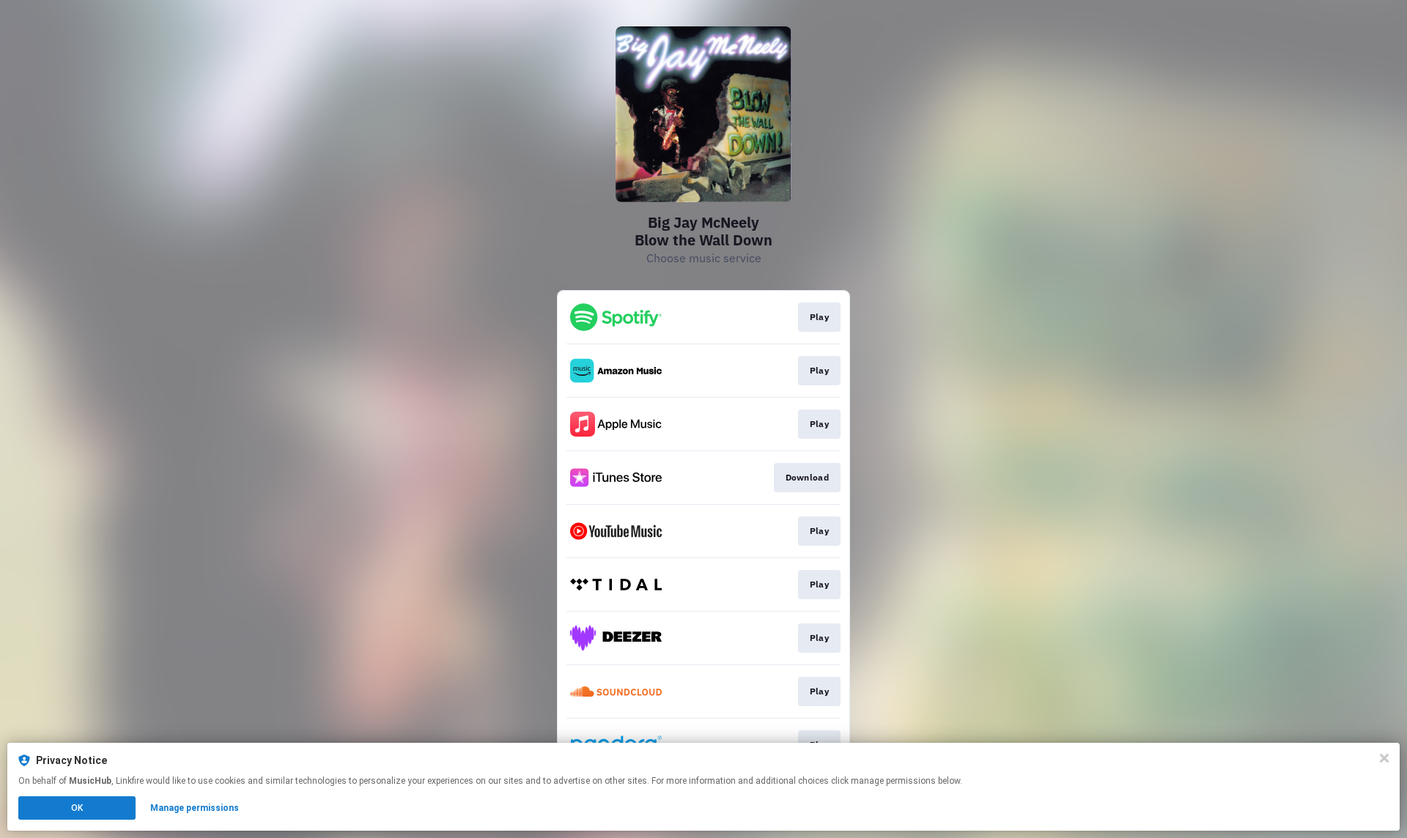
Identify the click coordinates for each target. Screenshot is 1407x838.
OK (77, 808)
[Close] (1384, 758)
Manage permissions (194, 808)
